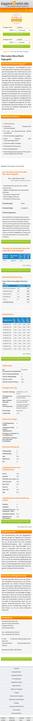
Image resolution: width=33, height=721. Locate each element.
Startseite (16, 668)
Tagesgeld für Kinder (16, 682)
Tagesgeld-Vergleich (16, 675)
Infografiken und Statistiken (16, 699)
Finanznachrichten (16, 713)
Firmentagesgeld (16, 678)
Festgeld (16, 692)
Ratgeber (16, 703)
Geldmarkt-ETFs (16, 685)
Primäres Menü (31, 10)
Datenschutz (3, 719)
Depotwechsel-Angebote (16, 696)
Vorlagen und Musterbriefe (16, 706)
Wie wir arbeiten (12, 719)
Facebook (29, 719)
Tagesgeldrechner (16, 672)
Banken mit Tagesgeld (16, 689)
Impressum (22, 719)
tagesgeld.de (6, 51)
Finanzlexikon (16, 710)
